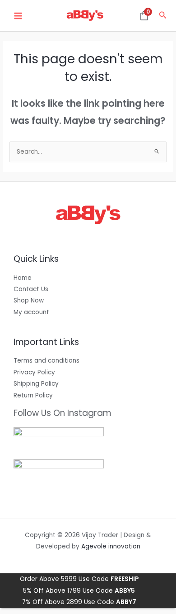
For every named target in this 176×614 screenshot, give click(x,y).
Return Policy (33, 395)
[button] (163, 15)
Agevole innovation (110, 546)
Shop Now (29, 300)
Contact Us (31, 289)
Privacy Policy (34, 372)
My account (31, 312)
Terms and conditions (46, 360)
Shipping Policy (36, 383)
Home (23, 278)
